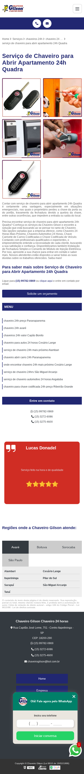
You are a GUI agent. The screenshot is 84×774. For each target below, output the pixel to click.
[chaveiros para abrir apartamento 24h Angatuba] (62, 97)
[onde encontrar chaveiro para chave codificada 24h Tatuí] (21, 97)
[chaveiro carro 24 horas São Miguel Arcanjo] (62, 138)
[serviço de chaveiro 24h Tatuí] (21, 138)
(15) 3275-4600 (43, 421)
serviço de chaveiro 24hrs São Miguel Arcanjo (30, 372)
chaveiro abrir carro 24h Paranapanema (27, 357)
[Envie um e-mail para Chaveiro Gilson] (47, 23)
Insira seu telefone (45, 715)
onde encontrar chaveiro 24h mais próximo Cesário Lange (38, 364)
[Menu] (77, 8)
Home (42, 678)
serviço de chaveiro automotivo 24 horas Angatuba (33, 379)
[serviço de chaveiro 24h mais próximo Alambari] (21, 179)
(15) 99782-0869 (26, 280)
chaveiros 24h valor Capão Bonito (24, 335)
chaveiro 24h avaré (15, 328)
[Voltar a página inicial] (13, 8)
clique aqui (46, 280)
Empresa (42, 690)
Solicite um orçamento (42, 293)
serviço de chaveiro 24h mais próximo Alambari (31, 350)
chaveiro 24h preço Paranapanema (24, 320)
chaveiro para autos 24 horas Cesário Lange (30, 342)
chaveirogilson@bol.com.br (43, 661)
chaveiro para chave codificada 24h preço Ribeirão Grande (38, 386)
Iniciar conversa (45, 736)
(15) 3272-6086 (43, 416)
